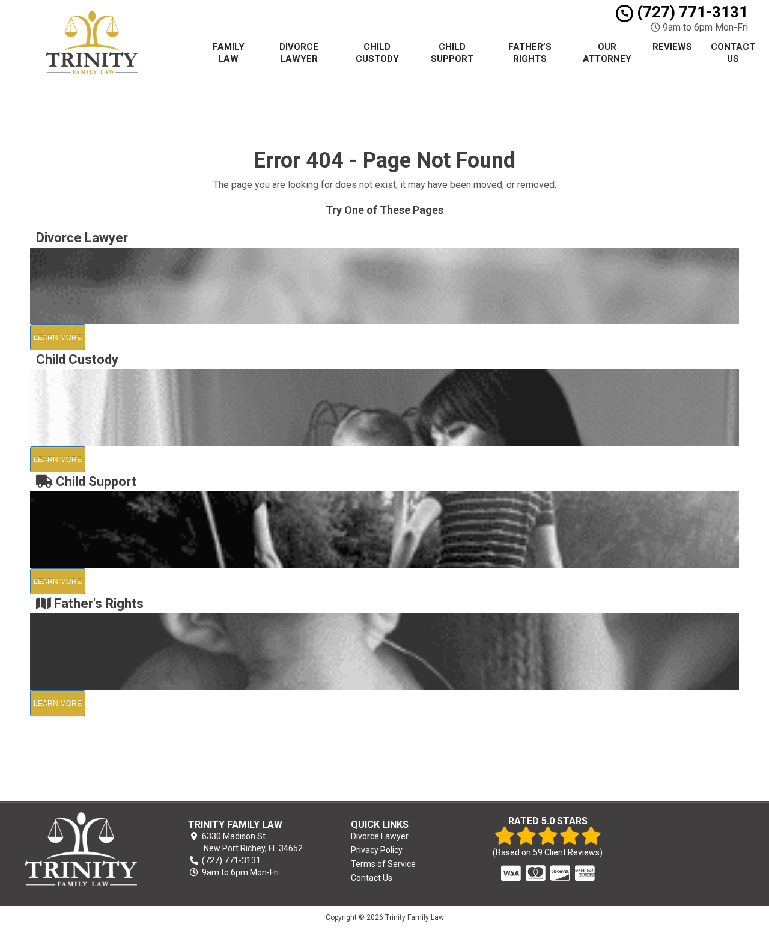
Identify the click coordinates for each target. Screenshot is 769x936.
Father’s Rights (530, 52)
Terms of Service (383, 864)
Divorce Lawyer (298, 52)
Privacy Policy (377, 850)
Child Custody (377, 52)
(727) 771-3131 (690, 12)
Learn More (58, 337)
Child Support (452, 52)
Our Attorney (607, 52)
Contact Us (733, 52)
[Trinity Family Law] (81, 849)
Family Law (229, 52)
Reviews (672, 46)
